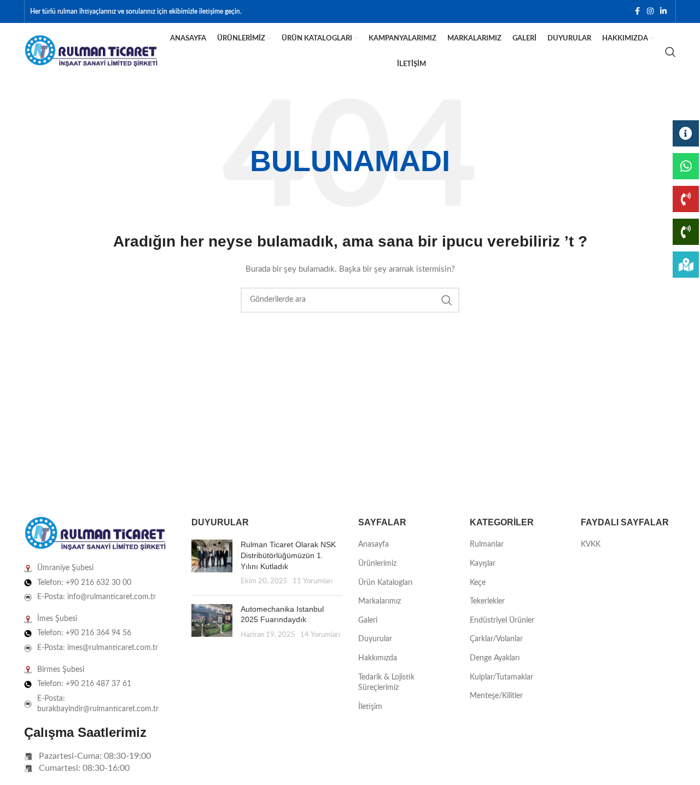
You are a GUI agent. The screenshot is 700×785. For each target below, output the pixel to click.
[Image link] (95, 534)
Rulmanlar (487, 544)
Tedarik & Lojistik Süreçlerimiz (386, 682)
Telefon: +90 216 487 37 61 (84, 684)
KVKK (590, 544)
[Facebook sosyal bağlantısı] (637, 11)
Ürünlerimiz (377, 563)
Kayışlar (482, 563)
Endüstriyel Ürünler (502, 620)
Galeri (367, 620)
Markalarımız (379, 601)
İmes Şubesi (57, 619)
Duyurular (375, 639)
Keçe (478, 583)
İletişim (370, 707)
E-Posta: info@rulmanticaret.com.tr (96, 597)
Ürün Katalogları (385, 583)
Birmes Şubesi (60, 669)
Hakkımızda (377, 658)
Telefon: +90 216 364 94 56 (84, 633)
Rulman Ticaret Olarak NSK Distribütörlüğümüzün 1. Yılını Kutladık (288, 555)
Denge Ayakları (495, 658)
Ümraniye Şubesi (65, 568)
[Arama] (670, 52)
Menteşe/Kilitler (496, 696)
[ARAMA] (446, 300)
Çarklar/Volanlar (496, 639)
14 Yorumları (320, 634)
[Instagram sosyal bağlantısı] (650, 11)
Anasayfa (373, 544)
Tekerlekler (487, 601)
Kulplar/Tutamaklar (501, 677)
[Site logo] (91, 51)
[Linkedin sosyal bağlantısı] (663, 11)
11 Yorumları (312, 581)
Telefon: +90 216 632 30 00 (84, 583)
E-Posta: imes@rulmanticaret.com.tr (97, 648)
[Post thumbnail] (211, 563)
